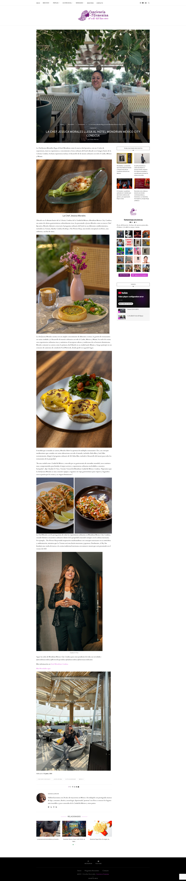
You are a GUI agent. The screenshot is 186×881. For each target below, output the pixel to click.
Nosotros (90, 3)
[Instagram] (140, 3)
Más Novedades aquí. (43, 668)
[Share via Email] (78, 787)
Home (62, 124)
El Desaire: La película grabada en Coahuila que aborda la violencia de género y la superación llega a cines (124, 195)
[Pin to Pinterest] (76, 787)
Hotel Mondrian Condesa (59, 664)
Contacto (99, 3)
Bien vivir (46, 3)
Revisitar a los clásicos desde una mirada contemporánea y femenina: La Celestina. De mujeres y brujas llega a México (141, 196)
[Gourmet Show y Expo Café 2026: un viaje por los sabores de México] (74, 829)
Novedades (79, 3)
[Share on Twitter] (74, 787)
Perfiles (55, 3)
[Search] (149, 3)
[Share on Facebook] (72, 787)
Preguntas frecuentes (92, 871)
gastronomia (58, 779)
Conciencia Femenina (102, 874)
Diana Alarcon (94, 139)
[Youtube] (143, 3)
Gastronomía (81, 124)
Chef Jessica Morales (44, 779)
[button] (39, 832)
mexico (81, 779)
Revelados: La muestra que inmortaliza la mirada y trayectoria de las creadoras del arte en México (124, 169)
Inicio (38, 3)
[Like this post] (70, 787)
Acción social (67, 3)
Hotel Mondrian (70, 779)
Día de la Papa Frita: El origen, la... (100, 839)
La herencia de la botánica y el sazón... (48, 839)
